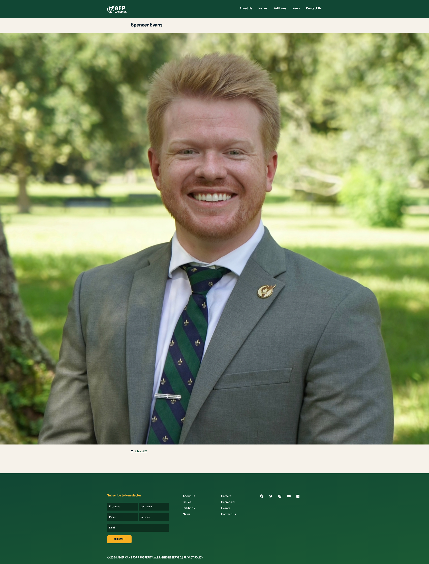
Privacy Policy (193, 557)
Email (112, 528)
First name (115, 507)
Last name (146, 507)
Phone (112, 517)
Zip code (145, 517)
